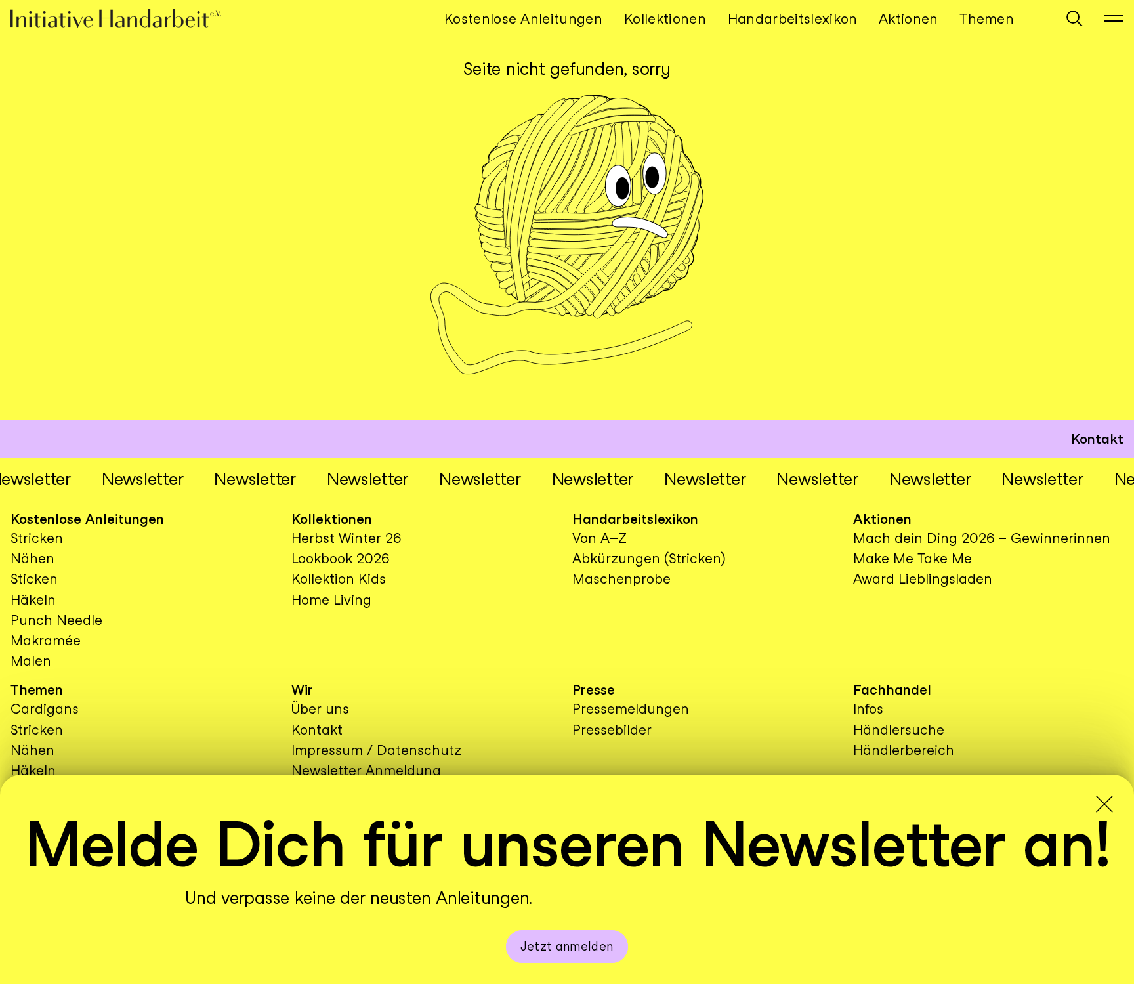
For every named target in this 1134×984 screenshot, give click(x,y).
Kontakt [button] (1097, 439)
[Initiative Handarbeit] (126, 18)
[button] (1074, 19)
